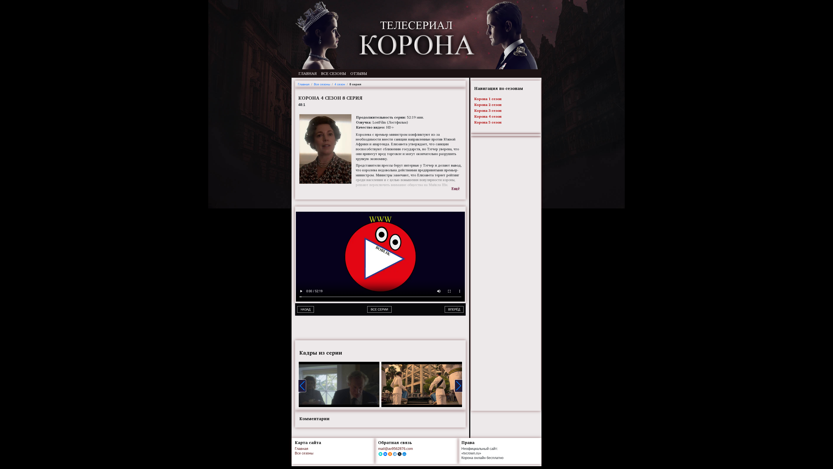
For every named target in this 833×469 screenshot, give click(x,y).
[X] (400, 454)
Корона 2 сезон (488, 104)
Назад (305, 309)
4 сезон (340, 84)
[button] (302, 386)
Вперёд (454, 309)
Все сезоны (333, 73)
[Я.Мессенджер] (380, 454)
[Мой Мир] (404, 454)
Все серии (379, 309)
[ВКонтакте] (385, 454)
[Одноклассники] (390, 454)
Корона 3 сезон (488, 110)
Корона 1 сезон (488, 99)
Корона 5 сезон (488, 122)
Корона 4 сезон (488, 116)
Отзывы (358, 73)
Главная (307, 73)
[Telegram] (395, 454)
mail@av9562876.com (395, 449)
